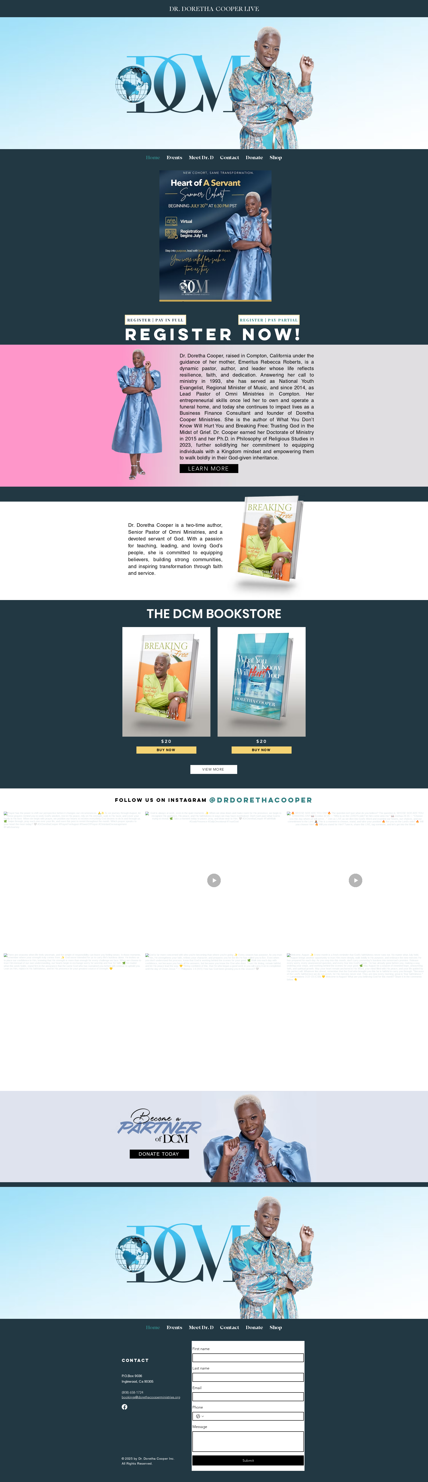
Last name (200, 1368)
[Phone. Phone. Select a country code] (199, 1416)
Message (199, 1426)
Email (197, 1388)
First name (201, 1349)
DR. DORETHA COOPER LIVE (214, 9)
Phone (197, 1407)
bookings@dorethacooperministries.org (151, 1397)
